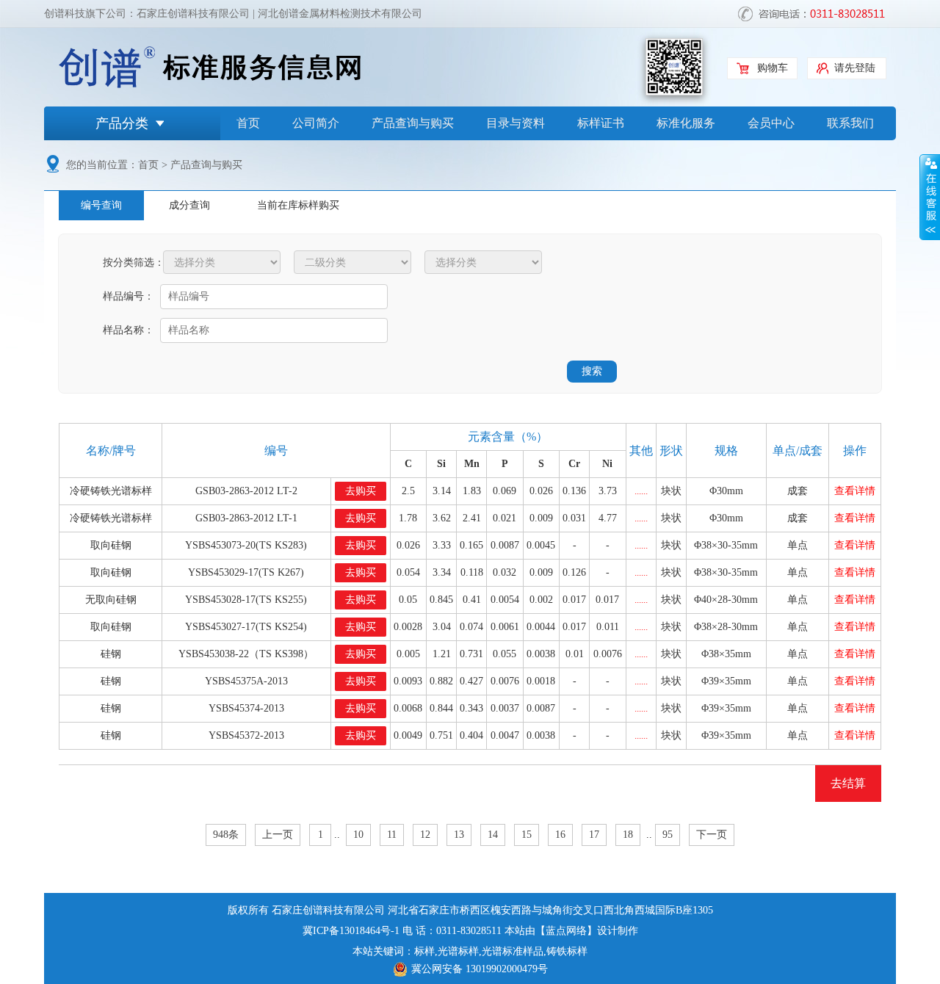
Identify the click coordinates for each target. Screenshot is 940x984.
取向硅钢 (110, 545)
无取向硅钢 (111, 599)
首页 (248, 123)
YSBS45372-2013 (246, 735)
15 (526, 834)
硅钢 (111, 653)
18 (628, 834)
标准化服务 (686, 123)
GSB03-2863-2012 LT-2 (246, 490)
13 (459, 834)
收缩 (929, 197)
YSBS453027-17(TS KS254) (246, 626)
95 (667, 834)
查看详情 (854, 490)
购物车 (772, 67)
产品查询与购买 (413, 123)
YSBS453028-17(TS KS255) (246, 599)
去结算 (848, 783)
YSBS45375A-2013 (246, 681)
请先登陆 (854, 67)
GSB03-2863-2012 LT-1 (246, 518)
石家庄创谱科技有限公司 (193, 13)
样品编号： (128, 296)
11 (392, 834)
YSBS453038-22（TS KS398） (246, 653)
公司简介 (315, 123)
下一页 (711, 834)
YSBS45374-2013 (246, 708)
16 (560, 834)
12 (425, 834)
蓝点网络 (566, 930)
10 (358, 834)
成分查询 (189, 205)
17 (594, 834)
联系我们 (850, 123)
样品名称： (128, 330)
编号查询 (101, 205)
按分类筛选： (131, 262)
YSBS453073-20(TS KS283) (246, 545)
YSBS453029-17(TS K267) (246, 572)
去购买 (360, 490)
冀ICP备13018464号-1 (351, 930)
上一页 (277, 834)
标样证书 (600, 123)
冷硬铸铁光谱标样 (111, 490)
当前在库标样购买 (298, 205)
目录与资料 (515, 123)
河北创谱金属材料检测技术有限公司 (340, 13)
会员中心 (771, 123)
